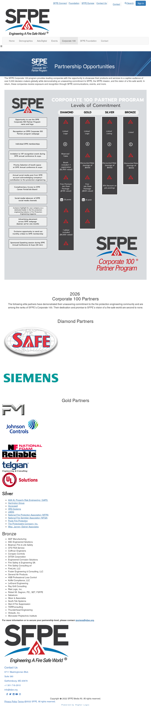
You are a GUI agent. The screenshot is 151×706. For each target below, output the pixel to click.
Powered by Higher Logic (75, 704)
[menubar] (94, 4)
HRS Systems (14, 508)
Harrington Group (16, 502)
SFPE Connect (60, 3)
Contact (116, 4)
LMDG (11, 511)
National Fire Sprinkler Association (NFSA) (28, 517)
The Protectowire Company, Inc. (23, 523)
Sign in (141, 3)
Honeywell (13, 505)
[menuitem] (61, 3)
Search (130, 3)
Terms (21, 701)
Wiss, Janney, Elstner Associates (23, 526)
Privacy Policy (10, 701)
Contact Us (101, 3)
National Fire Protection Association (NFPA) (28, 514)
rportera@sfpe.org (85, 620)
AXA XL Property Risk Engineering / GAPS (28, 500)
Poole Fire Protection (18, 520)
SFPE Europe (88, 3)
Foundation (74, 3)
